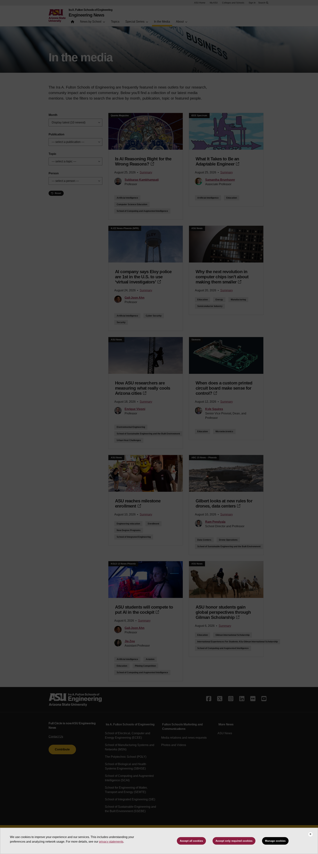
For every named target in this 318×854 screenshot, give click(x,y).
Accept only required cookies (233, 840)
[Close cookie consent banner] (310, 834)
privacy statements (111, 841)
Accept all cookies (191, 840)
